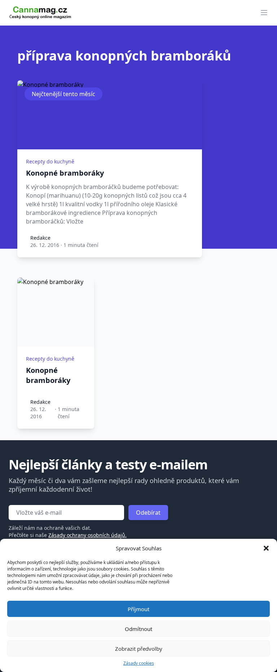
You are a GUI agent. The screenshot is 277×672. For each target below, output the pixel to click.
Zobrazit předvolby (138, 648)
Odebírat (148, 513)
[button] (266, 548)
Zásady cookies (138, 663)
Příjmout (138, 609)
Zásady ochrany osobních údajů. (87, 535)
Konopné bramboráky (65, 173)
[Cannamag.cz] (40, 13)
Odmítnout (138, 628)
